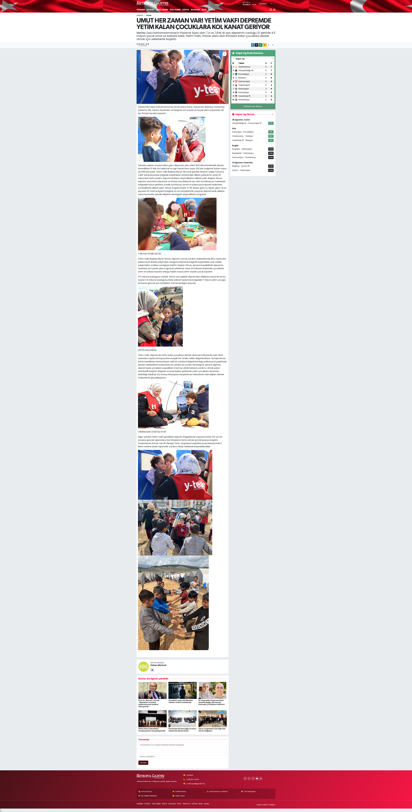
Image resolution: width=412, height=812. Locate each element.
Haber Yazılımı (262, 805)
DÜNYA (185, 9)
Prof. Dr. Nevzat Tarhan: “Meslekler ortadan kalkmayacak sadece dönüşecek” (149, 703)
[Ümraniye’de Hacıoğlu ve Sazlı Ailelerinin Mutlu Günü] (182, 718)
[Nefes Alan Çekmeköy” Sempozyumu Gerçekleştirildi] (152, 718)
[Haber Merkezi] (143, 666)
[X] (249, 778)
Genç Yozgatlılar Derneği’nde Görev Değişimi (211, 729)
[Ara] (271, 10)
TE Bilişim (272, 805)
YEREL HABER (162, 9)
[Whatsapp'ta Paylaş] (260, 45)
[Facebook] (245, 778)
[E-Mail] (152, 670)
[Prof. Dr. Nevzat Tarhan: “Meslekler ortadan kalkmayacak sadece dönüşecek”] (152, 690)
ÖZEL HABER (175, 9)
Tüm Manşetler (250, 791)
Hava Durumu (146, 791)
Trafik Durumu (180, 791)
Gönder (143, 762)
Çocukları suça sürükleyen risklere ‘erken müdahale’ (180, 701)
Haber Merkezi (158, 665)
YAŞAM (148, 15)
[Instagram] (253, 778)
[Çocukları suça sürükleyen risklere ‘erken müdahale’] (182, 690)
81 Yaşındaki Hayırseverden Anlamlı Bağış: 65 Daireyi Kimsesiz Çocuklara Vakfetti (211, 702)
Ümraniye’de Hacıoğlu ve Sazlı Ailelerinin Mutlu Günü (182, 729)
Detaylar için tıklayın (253, 106)
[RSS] (261, 778)
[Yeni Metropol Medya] (153, 3)
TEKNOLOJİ (187, 804)
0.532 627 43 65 (192, 779)
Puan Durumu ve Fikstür (218, 791)
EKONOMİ (195, 9)
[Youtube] (257, 778)
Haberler (140, 15)
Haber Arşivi (180, 796)
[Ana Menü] (274, 10)
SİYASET (150, 9)
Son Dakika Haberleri (149, 796)
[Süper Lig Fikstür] (273, 114)
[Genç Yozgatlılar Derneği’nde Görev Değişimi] (212, 718)
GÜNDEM (141, 9)
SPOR (204, 9)
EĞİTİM (194, 804)
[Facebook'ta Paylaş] (252, 45)
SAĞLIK (211, 9)
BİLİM (200, 804)
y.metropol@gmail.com (195, 783)
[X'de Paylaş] (256, 45)
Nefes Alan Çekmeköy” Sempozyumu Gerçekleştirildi (151, 729)
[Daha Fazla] (265, 45)
